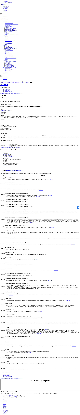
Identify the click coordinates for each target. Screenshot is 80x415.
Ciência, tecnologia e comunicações (11, 24)
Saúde (6, 32)
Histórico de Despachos (7, 156)
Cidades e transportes (9, 23)
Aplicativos (5, 412)
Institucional (5, 35)
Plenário (6, 51)
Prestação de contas (8, 69)
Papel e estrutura (8, 42)
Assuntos (4, 20)
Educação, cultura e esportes (10, 28)
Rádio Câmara (7, 62)
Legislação (7, 56)
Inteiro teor (52, 179)
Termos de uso (5, 411)
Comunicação (5, 60)
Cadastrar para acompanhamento (6, 93)
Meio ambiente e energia (9, 29)
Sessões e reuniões (8, 53)
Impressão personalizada (7, 91)
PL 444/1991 (4, 85)
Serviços (6, 37)
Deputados (5, 45)
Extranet (4, 413)
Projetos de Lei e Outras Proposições (21, 82)
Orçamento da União (9, 55)
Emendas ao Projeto (6, 154)
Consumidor (7, 25)
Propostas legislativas (9, 50)
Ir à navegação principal (7, 2)
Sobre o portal (5, 410)
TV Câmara (7, 63)
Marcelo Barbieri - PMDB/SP (5, 110)
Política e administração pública (11, 30)
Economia (7, 27)
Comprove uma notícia (9, 66)
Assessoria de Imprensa (9, 65)
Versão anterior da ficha (18, 93)
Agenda (6, 36)
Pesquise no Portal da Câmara (5, 81)
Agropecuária (7, 22)
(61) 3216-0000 (16, 396)
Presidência (7, 38)
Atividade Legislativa (7, 49)
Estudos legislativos (8, 54)
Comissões (7, 52)
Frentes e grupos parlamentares (11, 48)
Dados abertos (7, 70)
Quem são (7, 46)
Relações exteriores (8, 31)
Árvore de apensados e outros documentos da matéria (10, 147)
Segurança (7, 33)
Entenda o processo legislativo (10, 58)
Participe (6, 59)
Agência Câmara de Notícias (10, 61)
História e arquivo (8, 43)
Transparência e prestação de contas (9, 67)
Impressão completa (6, 90)
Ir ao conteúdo (5, 1)
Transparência (7, 68)
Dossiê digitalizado (6, 165)
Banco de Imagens (8, 64)
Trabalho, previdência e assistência (11, 34)
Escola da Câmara (8, 41)
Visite (6, 44)
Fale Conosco (5, 8)
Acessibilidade (5, 7)
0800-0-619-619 (12, 395)
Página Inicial (3, 82)
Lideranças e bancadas (9, 47)
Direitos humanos (8, 26)
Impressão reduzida (6, 89)
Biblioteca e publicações (9, 40)
